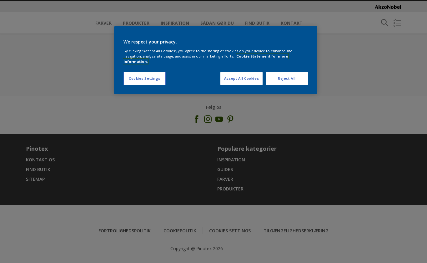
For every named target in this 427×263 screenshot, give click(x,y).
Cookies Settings (144, 78)
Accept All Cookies (241, 78)
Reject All (287, 78)
